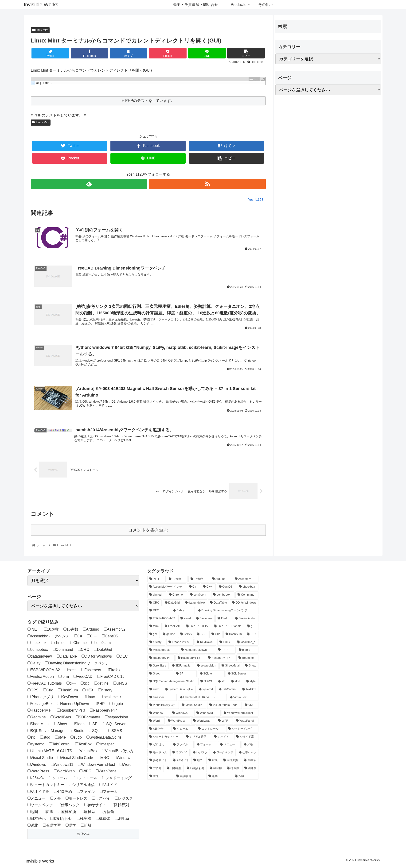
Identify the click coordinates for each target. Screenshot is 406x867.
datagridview (41, 656)
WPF (86, 771)
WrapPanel (108, 771)
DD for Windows (98, 656)
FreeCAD (85, 676)
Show (62, 724)
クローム (59, 778)
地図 (34, 812)
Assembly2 (116, 629)
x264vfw (37, 778)
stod (46, 737)
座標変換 (68, 812)
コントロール (86, 778)
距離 (87, 825)
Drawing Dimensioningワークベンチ (78, 663)
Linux (90, 697)
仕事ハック (70, 805)
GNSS (121, 683)
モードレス (78, 798)
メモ (57, 798)
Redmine (38, 717)
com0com (102, 643)
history (106, 690)
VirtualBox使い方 (119, 751)
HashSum (69, 690)
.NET (35, 629)
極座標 (85, 819)
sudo (78, 737)
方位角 (108, 812)
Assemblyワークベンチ (50, 636)
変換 (49, 812)
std (33, 737)
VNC (105, 758)
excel (72, 670)
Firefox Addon (42, 676)
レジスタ (125, 798)
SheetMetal (40, 724)
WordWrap (66, 771)
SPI (95, 724)
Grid (49, 690)
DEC (124, 656)
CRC (85, 649)
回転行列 (121, 805)
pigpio (118, 704)
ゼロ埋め (64, 792)
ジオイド (109, 785)
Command (64, 649)
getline (103, 683)
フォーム (110, 792)
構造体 (104, 819)
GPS (35, 690)
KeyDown (70, 697)
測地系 (123, 819)
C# (79, 636)
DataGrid (104, 649)
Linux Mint (41, 30)
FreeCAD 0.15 (112, 676)
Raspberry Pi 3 (72, 710)
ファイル (87, 792)
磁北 (34, 825)
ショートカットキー (47, 785)
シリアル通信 (83, 785)
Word (127, 765)
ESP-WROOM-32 (45, 670)
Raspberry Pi (41, 710)
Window (123, 758)
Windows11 (63, 765)
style (62, 737)
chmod (60, 643)
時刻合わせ (62, 819)
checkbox (39, 643)
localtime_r (112, 697)
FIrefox (114, 670)
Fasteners (92, 670)
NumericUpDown (74, 704)
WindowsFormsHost (98, 765)
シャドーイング (118, 778)
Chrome (80, 643)
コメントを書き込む (148, 530)
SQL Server (115, 724)
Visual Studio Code (77, 758)
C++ (93, 636)
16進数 (72, 629)
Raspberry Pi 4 (105, 710)
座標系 (89, 812)
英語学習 (53, 825)
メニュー (38, 798)
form (65, 676)
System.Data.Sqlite (105, 737)
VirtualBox (88, 751)
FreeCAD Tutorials (46, 683)
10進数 (53, 629)
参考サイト (96, 805)
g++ (73, 683)
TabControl (61, 744)
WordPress (40, 771)
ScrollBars (62, 717)
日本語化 (38, 819)
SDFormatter (89, 717)
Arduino (92, 629)
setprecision (118, 717)
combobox (39, 649)
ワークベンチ (42, 805)
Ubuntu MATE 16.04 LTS (51, 751)
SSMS (116, 731)
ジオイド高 (40, 792)
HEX (90, 690)
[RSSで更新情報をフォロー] (207, 184)
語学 (72, 825)
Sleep (80, 724)
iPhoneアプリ (42, 697)
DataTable (68, 656)
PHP (101, 704)
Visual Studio (42, 758)
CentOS (111, 636)
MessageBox (41, 704)
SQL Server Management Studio (57, 731)
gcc (87, 683)
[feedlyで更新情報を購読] (89, 184)
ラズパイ (102, 798)
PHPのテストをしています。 (150, 101)
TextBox (85, 744)
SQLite (98, 731)
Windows (38, 765)
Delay (35, 663)
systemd (37, 744)
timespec (106, 744)
